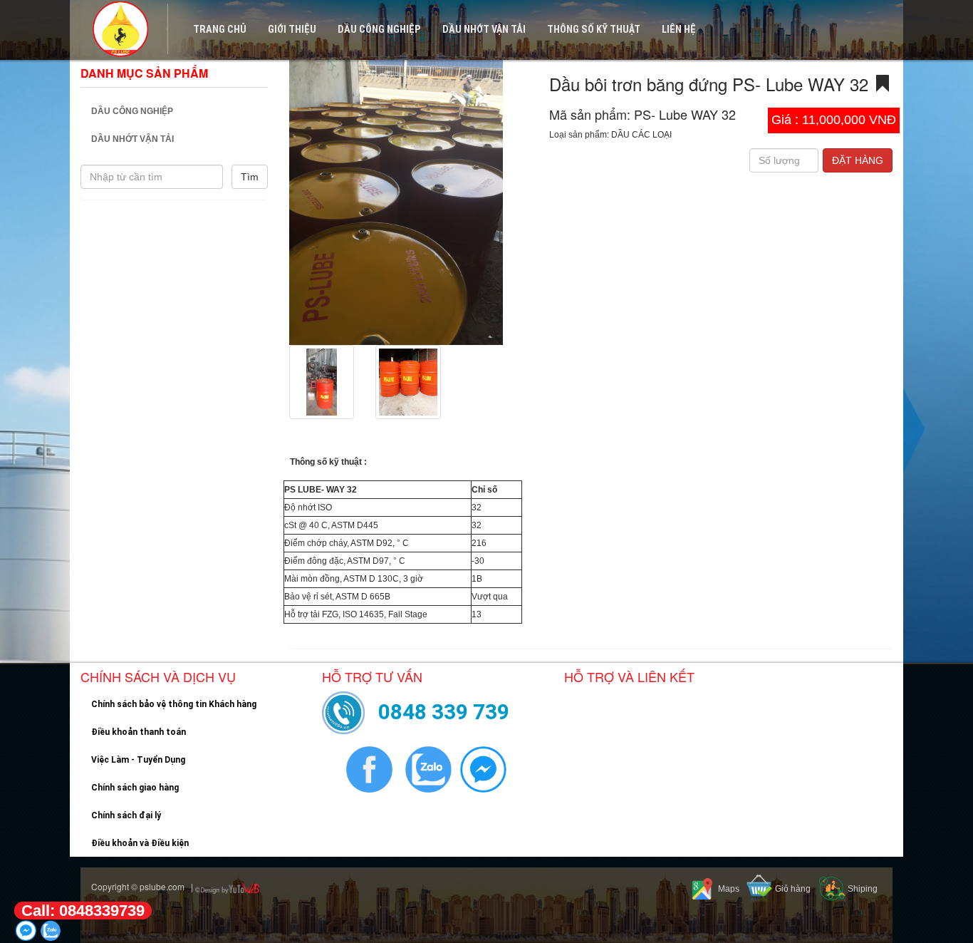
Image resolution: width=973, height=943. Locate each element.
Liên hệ (679, 30)
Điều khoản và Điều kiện (140, 843)
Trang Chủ (219, 30)
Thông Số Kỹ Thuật (593, 30)
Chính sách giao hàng (135, 788)
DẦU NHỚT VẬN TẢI (484, 30)
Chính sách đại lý (126, 815)
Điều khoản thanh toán (138, 732)
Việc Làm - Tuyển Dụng (138, 760)
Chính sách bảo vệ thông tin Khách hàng (173, 704)
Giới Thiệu (292, 30)
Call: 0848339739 (83, 910)
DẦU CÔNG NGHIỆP (379, 30)
